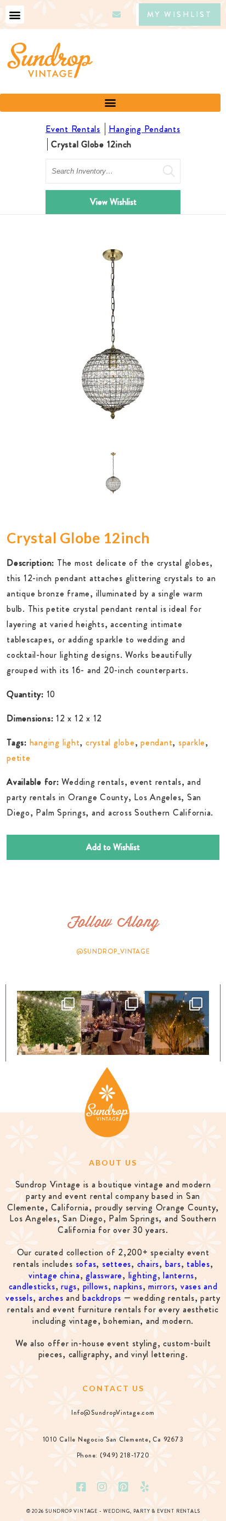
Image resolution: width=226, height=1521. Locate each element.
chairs (148, 1264)
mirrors (161, 1286)
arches (51, 1298)
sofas (86, 1264)
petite (19, 757)
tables (198, 1264)
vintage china (54, 1275)
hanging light (55, 742)
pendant (156, 742)
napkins (128, 1286)
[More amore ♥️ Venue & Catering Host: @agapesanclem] (113, 1023)
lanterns (178, 1275)
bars (173, 1264)
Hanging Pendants (144, 129)
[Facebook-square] (81, 1487)
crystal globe (110, 742)
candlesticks (32, 1286)
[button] (14, 14)
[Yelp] (144, 1487)
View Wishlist (113, 202)
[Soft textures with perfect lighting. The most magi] (49, 1023)
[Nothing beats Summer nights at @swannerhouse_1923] (177, 1023)
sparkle (191, 742)
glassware (104, 1275)
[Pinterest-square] (123, 1487)
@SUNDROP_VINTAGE (113, 951)
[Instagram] (102, 1487)
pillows (95, 1286)
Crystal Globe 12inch (91, 144)
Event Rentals (73, 129)
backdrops (101, 1298)
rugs (69, 1286)
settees (116, 1264)
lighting (142, 1275)
